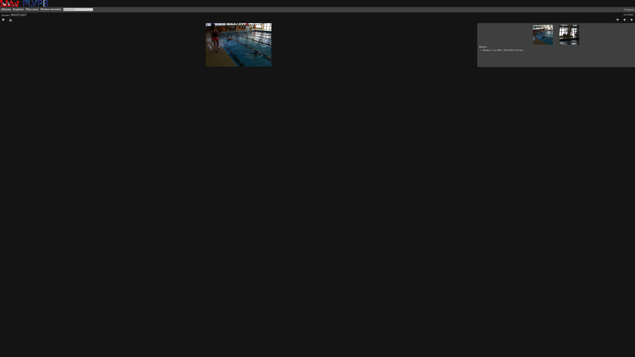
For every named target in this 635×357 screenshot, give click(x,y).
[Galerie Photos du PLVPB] (24, 6)
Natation (487, 50)
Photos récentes (51, 9)
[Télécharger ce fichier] (10, 19)
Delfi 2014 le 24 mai (513, 50)
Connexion (629, 9)
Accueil (5, 15)
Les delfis (497, 50)
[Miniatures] (617, 19)
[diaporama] (3, 19)
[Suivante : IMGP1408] (631, 19)
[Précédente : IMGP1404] (624, 19)
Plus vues (32, 9)
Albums (6, 9)
